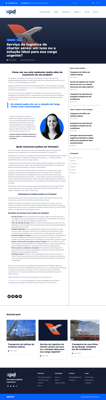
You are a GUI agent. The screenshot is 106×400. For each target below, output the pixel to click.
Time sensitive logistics (44, 377)
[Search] (93, 3)
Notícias (95, 12)
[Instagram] (16, 296)
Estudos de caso (45, 12)
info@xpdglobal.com (75, 377)
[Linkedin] (12, 296)
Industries (40, 383)
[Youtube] (20, 296)
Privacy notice (89, 377)
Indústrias (65, 12)
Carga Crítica (31, 88)
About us (57, 377)
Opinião (56, 12)
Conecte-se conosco (15, 280)
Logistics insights (60, 383)
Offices (40, 385)
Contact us (72, 380)
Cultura (87, 12)
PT (97, 3)
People (57, 380)
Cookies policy (89, 380)
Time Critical (11, 40)
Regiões (76, 12)
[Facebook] (9, 296)
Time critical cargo (43, 380)
